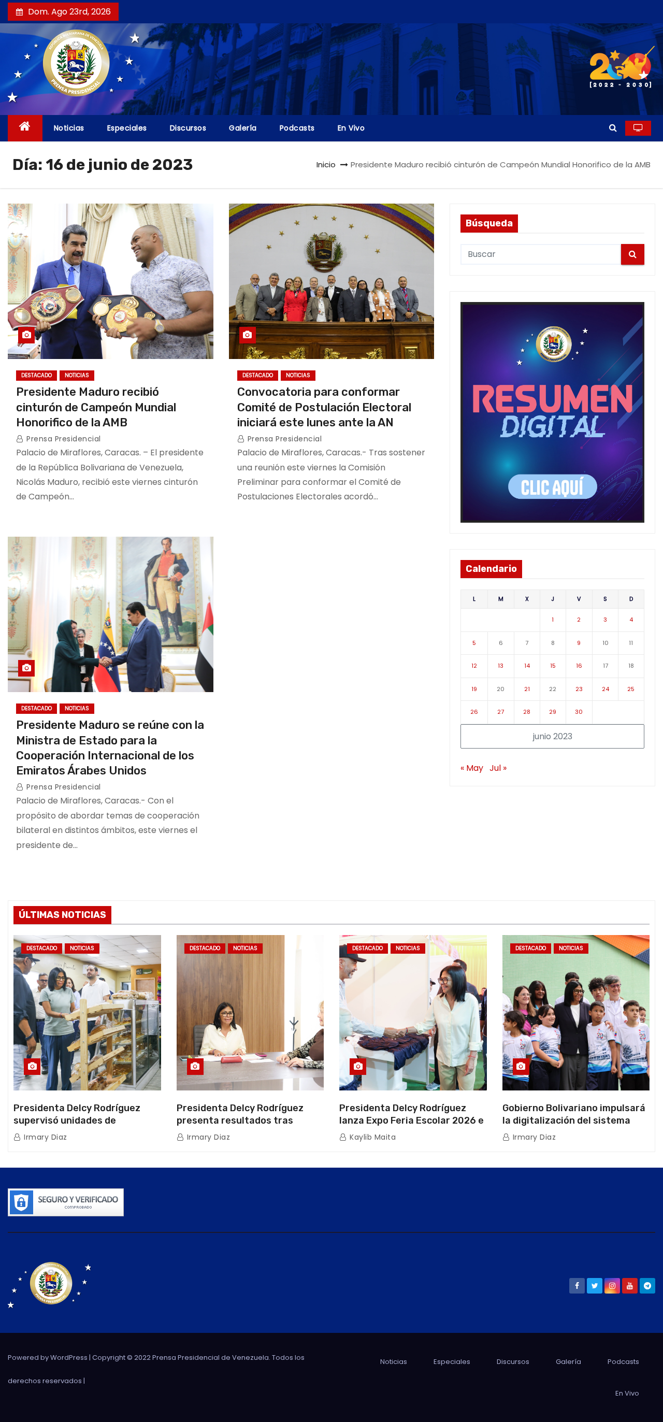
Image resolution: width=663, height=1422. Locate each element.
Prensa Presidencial (62, 439)
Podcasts (297, 128)
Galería (243, 128)
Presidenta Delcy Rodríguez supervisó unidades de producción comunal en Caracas (86, 1120)
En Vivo (351, 128)
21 (527, 689)
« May (471, 768)
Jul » (498, 768)
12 (474, 666)
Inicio (326, 164)
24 (605, 689)
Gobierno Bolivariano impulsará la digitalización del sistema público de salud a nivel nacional (575, 1120)
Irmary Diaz (44, 1137)
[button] (613, 128)
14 (527, 666)
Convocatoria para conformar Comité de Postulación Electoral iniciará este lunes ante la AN (324, 407)
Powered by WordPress (48, 1357)
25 (631, 689)
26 (474, 712)
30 (579, 712)
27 (500, 712)
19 (474, 689)
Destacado (36, 375)
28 (526, 712)
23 (579, 689)
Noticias (69, 128)
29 (552, 712)
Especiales (127, 128)
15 (553, 666)
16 (579, 666)
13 (500, 666)
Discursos (188, 128)
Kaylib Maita (372, 1137)
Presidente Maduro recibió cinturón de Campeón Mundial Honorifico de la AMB (96, 407)
